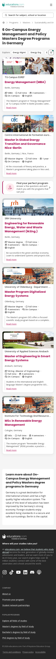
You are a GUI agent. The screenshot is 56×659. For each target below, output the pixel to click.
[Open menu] (51, 4)
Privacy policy (28, 652)
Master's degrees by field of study (18, 626)
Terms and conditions (12, 652)
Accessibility (40, 652)
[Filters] (51, 52)
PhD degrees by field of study (16, 638)
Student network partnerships (16, 605)
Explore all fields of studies (14, 620)
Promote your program (13, 599)
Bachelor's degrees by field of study (18, 632)
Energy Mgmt (19, 52)
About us (6, 594)
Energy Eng (36, 52)
